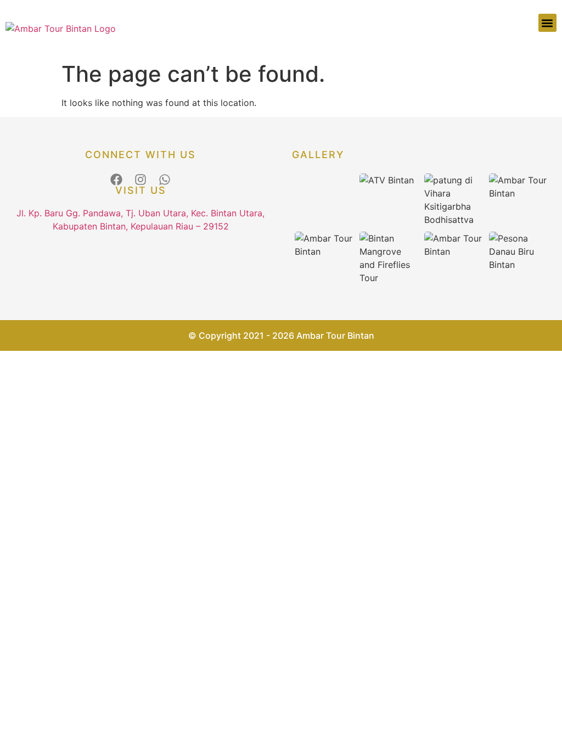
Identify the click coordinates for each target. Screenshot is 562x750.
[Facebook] (116, 179)
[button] (547, 23)
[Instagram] (140, 179)
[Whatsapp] (165, 179)
